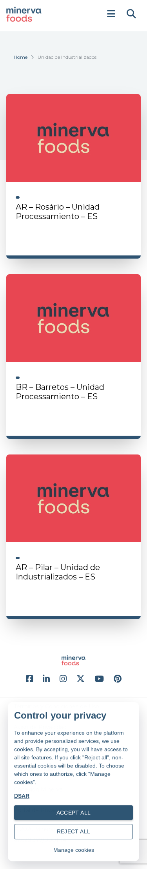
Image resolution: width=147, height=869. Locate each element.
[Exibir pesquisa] (131, 14)
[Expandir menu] (111, 14)
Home (20, 57)
